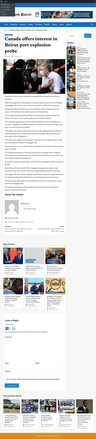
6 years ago (16, 56)
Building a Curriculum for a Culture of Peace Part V (83, 87)
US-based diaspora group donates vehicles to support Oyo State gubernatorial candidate (11, 419)
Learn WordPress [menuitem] (6, 9)
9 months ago (51, 309)
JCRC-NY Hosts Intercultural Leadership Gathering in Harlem (55, 268)
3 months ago (9, 274)
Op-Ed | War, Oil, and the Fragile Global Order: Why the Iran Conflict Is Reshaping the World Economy (83, 98)
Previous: (18, 229)
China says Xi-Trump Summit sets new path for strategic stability (13, 268)
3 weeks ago (9, 426)
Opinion (69, 24)
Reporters (8, 56)
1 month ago (27, 426)
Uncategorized (8, 34)
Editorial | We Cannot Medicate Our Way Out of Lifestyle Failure (34, 268)
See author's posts (30, 209)
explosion (22, 222)
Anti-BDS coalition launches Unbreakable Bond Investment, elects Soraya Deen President (29, 419)
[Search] (91, 24)
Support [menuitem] (3, 12)
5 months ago (30, 274)
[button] (7, 328)
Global (78, 92)
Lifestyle (33, 259)
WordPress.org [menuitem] (5, 5)
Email (37, 363)
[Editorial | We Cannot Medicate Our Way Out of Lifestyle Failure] (34, 256)
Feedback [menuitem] (4, 14)
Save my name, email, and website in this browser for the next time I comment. (33, 379)
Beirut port (11, 222)
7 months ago (9, 306)
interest (27, 222)
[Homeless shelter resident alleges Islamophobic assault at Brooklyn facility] (13, 286)
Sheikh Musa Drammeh (54, 272)
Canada (17, 222)
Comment (8, 337)
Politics (30, 24)
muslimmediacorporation (47, 424)
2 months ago (46, 426)
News (30, 411)
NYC (6, 24)
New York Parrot (83, 426)
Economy (39, 24)
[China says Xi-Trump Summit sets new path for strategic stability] (13, 256)
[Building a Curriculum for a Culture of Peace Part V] (71, 86)
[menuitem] (1, 1)
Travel (61, 24)
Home (5, 30)
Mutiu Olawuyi (9, 272)
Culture (54, 24)
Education (13, 24)
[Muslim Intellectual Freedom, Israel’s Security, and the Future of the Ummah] (71, 104)
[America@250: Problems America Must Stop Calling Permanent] (71, 50)
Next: (50, 229)
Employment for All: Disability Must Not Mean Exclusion (83, 69)
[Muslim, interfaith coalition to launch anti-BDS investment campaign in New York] (66, 406)
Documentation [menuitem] (5, 7)
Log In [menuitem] (6, 1)
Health (47, 24)
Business (23, 24)
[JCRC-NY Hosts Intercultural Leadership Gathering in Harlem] (55, 256)
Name (7, 363)
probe (31, 222)
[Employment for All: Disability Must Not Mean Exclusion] (71, 68)
